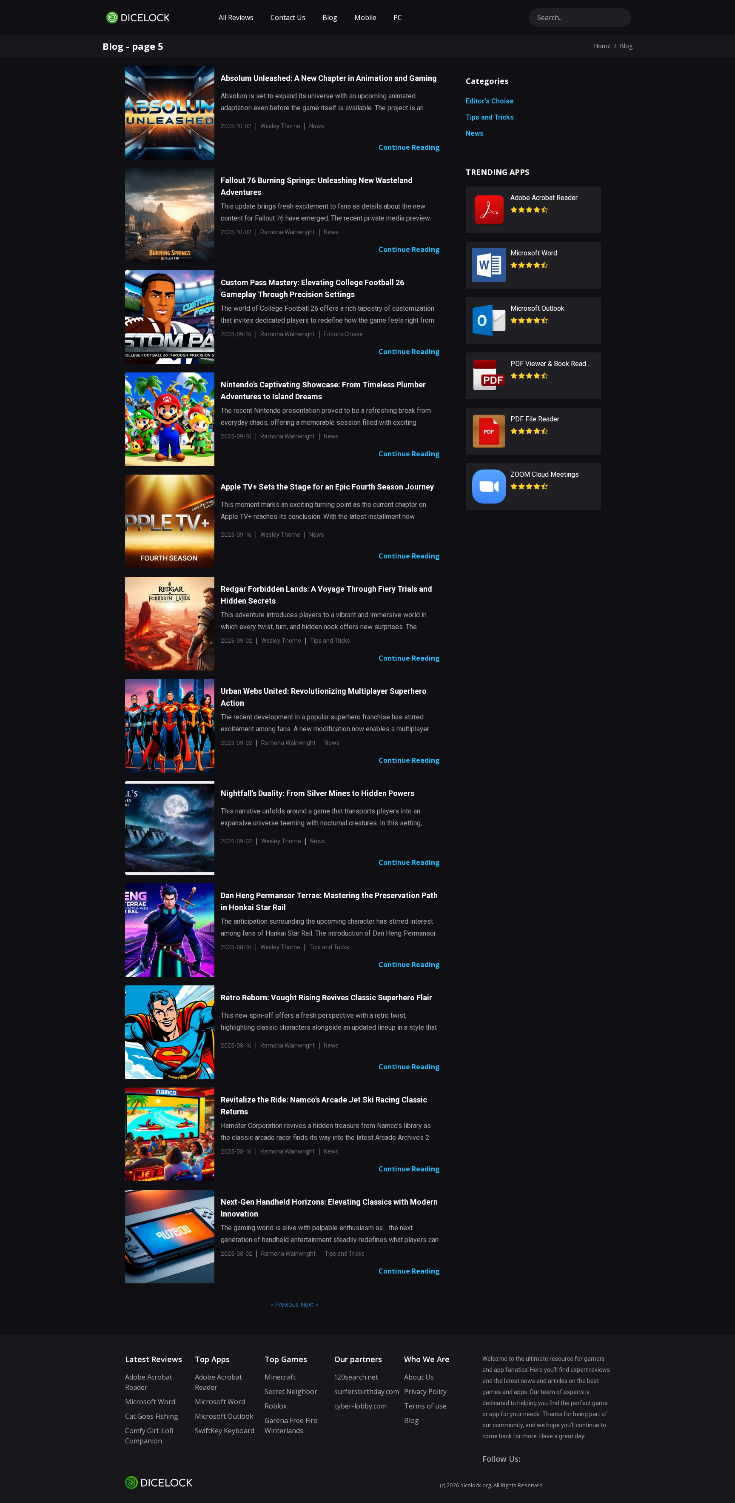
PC (397, 17)
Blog (329, 17)
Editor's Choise (490, 101)
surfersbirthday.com (366, 1391)
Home (602, 46)
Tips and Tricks (490, 117)
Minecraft (280, 1377)
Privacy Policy (425, 1391)
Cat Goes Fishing (151, 1416)
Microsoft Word (150, 1401)
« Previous (285, 1304)
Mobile (365, 17)
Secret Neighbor (291, 1391)
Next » (309, 1304)
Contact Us (288, 17)
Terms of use (425, 1406)
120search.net (356, 1377)
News (475, 133)
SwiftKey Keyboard (224, 1430)
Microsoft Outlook (224, 1416)
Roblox (276, 1406)
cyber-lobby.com (360, 1406)
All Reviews (236, 17)
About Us (419, 1377)
